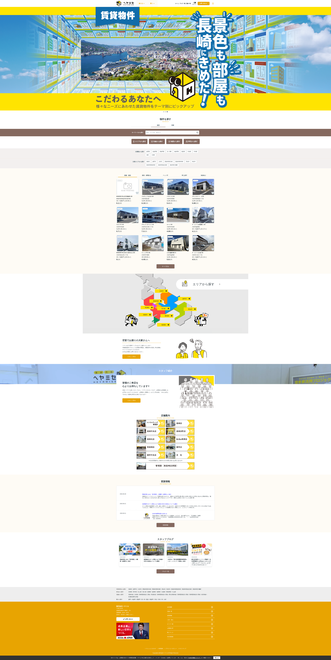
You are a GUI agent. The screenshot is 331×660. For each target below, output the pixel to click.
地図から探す (175, 141)
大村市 (160, 161)
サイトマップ (182, 648)
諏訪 (147, 599)
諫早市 (154, 161)
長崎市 (148, 161)
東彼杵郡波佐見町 (162, 165)
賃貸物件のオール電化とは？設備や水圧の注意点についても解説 (159, 504)
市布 (159, 599)
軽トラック (170, 632)
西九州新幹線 (173, 594)
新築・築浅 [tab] (127, 175)
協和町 (154, 592)
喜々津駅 (169, 151)
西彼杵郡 (156, 301)
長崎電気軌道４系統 (162, 594)
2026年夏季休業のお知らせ (159, 513)
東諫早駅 (176, 151)
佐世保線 (204, 594)
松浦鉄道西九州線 (133, 596)
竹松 (155, 599)
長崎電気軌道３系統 (183, 594)
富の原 (145, 592)
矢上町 (140, 592)
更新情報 (165, 525)
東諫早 (151, 599)
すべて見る (165, 266)
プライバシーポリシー (171, 648)
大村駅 (153, 155)
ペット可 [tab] (165, 175)
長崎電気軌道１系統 (144, 594)
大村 (165, 599)
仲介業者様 (170, 636)
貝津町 (130, 592)
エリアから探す (140, 141)
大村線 (136, 594)
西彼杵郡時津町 (179, 161)
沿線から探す (158, 141)
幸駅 (147, 155)
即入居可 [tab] (184, 175)
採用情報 (169, 615)
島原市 (193, 161)
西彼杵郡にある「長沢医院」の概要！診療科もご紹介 (156, 494)
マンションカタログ (151, 648)
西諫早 (138, 599)
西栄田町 (169, 592)
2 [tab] (165, 111)
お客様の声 (170, 628)
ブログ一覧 (182, 3)
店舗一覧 (188, 3)
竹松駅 (189, 151)
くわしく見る (131, 356)
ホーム (177, 3)
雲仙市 (187, 161)
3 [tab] (167, 111)
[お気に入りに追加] (137, 193)
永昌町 (164, 592)
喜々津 (143, 599)
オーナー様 (170, 624)
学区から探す (192, 141)
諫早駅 (148, 151)
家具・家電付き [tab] (146, 175)
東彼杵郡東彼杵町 (150, 165)
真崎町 (149, 592)
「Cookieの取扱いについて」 (194, 657)
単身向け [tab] (203, 175)
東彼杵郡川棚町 (174, 165)
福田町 (159, 592)
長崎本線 (131, 594)
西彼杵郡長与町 (169, 161)
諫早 (129, 599)
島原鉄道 (153, 594)
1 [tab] (163, 111)
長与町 (164, 308)
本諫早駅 (155, 151)
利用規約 (161, 648)
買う (151, 3)
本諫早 (134, 599)
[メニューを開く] (213, 3)
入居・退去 (170, 619)
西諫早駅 (162, 151)
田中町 (135, 592)
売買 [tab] (172, 125)
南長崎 (164, 325)
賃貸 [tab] (158, 125)
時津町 (147, 307)
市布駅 (195, 151)
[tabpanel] (165, 58)
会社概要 (169, 607)
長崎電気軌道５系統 (195, 594)
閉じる (217, 657)
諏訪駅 (183, 151)
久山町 (174, 592)
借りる (141, 3)
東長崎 (167, 316)
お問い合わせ (203, 3)
